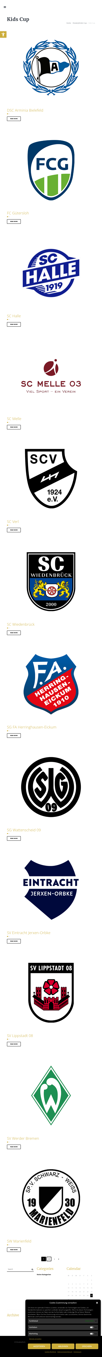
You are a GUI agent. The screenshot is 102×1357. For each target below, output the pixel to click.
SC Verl (13, 521)
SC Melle (14, 418)
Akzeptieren (39, 1346)
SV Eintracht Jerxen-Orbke (28, 932)
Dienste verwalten (35, 1339)
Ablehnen (63, 1346)
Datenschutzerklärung (64, 1352)
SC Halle (14, 315)
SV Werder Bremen (23, 1138)
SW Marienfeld (19, 1241)
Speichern (87, 1346)
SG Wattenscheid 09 (24, 829)
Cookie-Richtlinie (50, 1352)
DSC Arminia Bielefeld (25, 110)
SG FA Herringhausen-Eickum (31, 727)
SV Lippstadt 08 (20, 1035)
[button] (3, 34)
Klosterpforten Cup (80, 23)
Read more (14, 118)
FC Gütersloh (18, 213)
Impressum (77, 1352)
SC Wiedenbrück (21, 624)
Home (68, 23)
